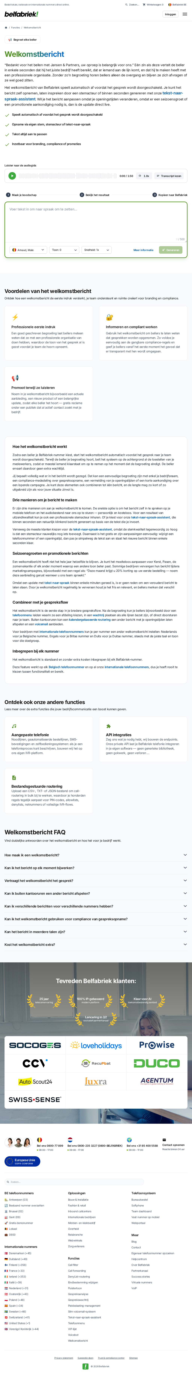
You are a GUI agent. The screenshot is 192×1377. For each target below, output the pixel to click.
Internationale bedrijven (82, 1217)
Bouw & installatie (78, 1199)
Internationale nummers (20, 1247)
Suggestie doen (85, 1358)
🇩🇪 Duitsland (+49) (15, 1259)
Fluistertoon (75, 1288)
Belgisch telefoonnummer (66, 667)
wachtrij (98, 615)
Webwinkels (75, 1240)
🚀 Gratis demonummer (18, 1223)
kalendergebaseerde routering (90, 619)
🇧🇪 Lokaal (10, 1228)
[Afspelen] (12, 176)
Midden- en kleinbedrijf (81, 1223)
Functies (15, 27)
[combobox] (76, 1182)
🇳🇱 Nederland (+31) (16, 1288)
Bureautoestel (139, 1199)
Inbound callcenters (79, 1211)
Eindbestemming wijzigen (83, 1282)
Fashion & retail (77, 1205)
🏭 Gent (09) (12, 1217)
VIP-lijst (72, 1329)
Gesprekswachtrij (78, 1299)
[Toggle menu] (185, 14)
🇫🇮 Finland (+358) (15, 1264)
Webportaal (138, 1223)
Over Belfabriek (140, 1264)
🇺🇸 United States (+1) (17, 1323)
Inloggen (170, 14)
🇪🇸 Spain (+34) (13, 1305)
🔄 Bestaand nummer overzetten (24, 1205)
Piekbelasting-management (84, 1305)
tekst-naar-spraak (56, 583)
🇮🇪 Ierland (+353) (15, 1276)
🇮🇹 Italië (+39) (13, 1282)
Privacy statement (63, 1358)
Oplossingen (77, 1193)
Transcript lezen (171, 176)
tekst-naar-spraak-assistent (150, 517)
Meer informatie (143, 250)
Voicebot (73, 1334)
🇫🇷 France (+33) (14, 1270)
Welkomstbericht (32, 27)
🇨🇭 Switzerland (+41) (17, 1317)
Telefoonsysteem (143, 1193)
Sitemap (133, 1358)
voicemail (41, 624)
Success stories (140, 1276)
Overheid (73, 1228)
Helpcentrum (139, 1259)
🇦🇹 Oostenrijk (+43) (16, 1294)
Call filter (73, 1264)
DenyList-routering (79, 1276)
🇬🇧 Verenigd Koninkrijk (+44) (21, 1329)
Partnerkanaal (139, 1270)
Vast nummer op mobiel (145, 1217)
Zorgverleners (76, 1246)
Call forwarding (77, 1270)
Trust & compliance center (111, 1358)
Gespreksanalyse (78, 1294)
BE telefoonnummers (19, 1193)
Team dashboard (141, 1211)
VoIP (134, 1288)
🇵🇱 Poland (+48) (14, 1299)
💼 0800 (10, 1234)
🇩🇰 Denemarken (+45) (17, 1253)
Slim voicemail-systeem (82, 1311)
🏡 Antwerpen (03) (16, 1199)
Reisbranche (75, 1234)
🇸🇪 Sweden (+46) (15, 1311)
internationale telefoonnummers (61, 631)
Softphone (137, 1205)
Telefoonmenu (76, 1323)
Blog (134, 1241)
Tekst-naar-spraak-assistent (84, 1317)
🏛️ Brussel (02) (13, 1211)
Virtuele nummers (141, 1282)
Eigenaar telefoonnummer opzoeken (152, 1253)
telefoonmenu (22, 615)
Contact (136, 1247)
